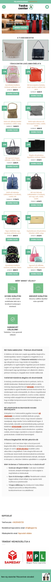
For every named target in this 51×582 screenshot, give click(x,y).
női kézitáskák (16, 427)
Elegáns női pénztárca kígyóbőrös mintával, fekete (36, 156)
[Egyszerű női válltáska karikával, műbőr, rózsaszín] (36, 254)
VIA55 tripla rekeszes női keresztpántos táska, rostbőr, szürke (36, 124)
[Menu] (4, 7)
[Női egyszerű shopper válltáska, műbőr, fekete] (12, 147)
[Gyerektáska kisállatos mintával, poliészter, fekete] (12, 254)
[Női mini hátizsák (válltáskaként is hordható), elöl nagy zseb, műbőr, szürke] (36, 181)
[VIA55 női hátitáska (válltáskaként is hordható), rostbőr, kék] (12, 181)
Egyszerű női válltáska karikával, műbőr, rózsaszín (36, 266)
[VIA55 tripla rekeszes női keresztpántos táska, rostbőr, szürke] (36, 110)
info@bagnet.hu (31, 528)
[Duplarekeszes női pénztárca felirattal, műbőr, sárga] (36, 220)
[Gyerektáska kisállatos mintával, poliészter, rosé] (12, 74)
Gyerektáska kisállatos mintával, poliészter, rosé (12, 86)
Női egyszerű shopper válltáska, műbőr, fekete (12, 159)
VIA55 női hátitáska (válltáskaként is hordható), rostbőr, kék (12, 194)
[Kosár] (47, 7)
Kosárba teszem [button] (12, 93)
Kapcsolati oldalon (25, 533)
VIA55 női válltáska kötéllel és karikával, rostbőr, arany (12, 123)
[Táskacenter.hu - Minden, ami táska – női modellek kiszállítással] (25, 7)
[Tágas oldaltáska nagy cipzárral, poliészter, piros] (12, 220)
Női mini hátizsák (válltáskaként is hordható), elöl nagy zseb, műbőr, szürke (36, 195)
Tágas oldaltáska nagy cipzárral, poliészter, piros (12, 232)
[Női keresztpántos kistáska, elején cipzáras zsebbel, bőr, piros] (36, 74)
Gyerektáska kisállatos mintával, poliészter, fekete (12, 266)
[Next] (48, 51)
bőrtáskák (30, 387)
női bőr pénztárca (22, 449)
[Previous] (3, 51)
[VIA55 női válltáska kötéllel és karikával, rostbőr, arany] (12, 110)
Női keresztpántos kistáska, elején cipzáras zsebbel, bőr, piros (36, 87)
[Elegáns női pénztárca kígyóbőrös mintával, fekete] (36, 145)
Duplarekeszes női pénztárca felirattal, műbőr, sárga (36, 232)
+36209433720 (32, 1)
